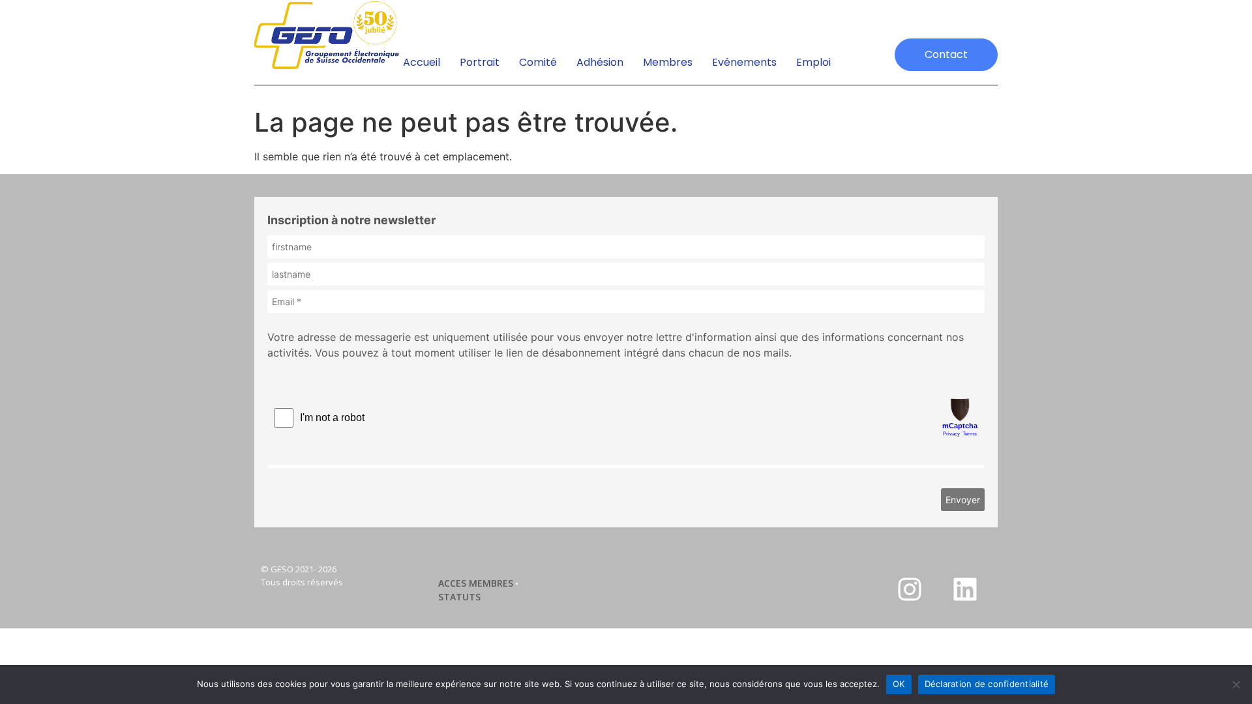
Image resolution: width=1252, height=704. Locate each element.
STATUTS (459, 597)
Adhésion (599, 62)
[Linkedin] (965, 589)
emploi (813, 62)
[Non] (1235, 684)
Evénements (744, 62)
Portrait (479, 62)
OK (899, 684)
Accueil (421, 62)
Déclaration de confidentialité (987, 684)
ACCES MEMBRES (475, 583)
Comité (538, 62)
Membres (668, 62)
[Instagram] (910, 589)
